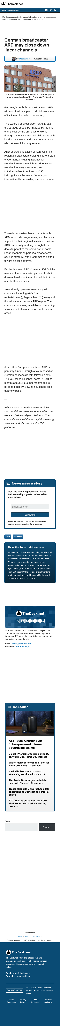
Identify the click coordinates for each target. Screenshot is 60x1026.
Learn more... (39, 20)
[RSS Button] (42, 621)
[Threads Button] (32, 621)
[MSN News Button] (37, 621)
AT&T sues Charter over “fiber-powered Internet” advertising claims (26, 744)
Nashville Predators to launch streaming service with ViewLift (27, 773)
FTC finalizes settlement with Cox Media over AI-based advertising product (28, 803)
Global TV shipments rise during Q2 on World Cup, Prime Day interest (29, 755)
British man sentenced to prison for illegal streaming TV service (29, 764)
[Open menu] (55, 4)
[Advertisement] (30, 206)
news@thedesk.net (21, 643)
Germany (18, 537)
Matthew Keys (25, 59)
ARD (8, 537)
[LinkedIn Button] (23, 621)
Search (9, 821)
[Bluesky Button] (27, 621)
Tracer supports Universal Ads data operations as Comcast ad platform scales (29, 791)
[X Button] (18, 621)
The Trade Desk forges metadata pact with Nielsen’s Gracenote (27, 781)
